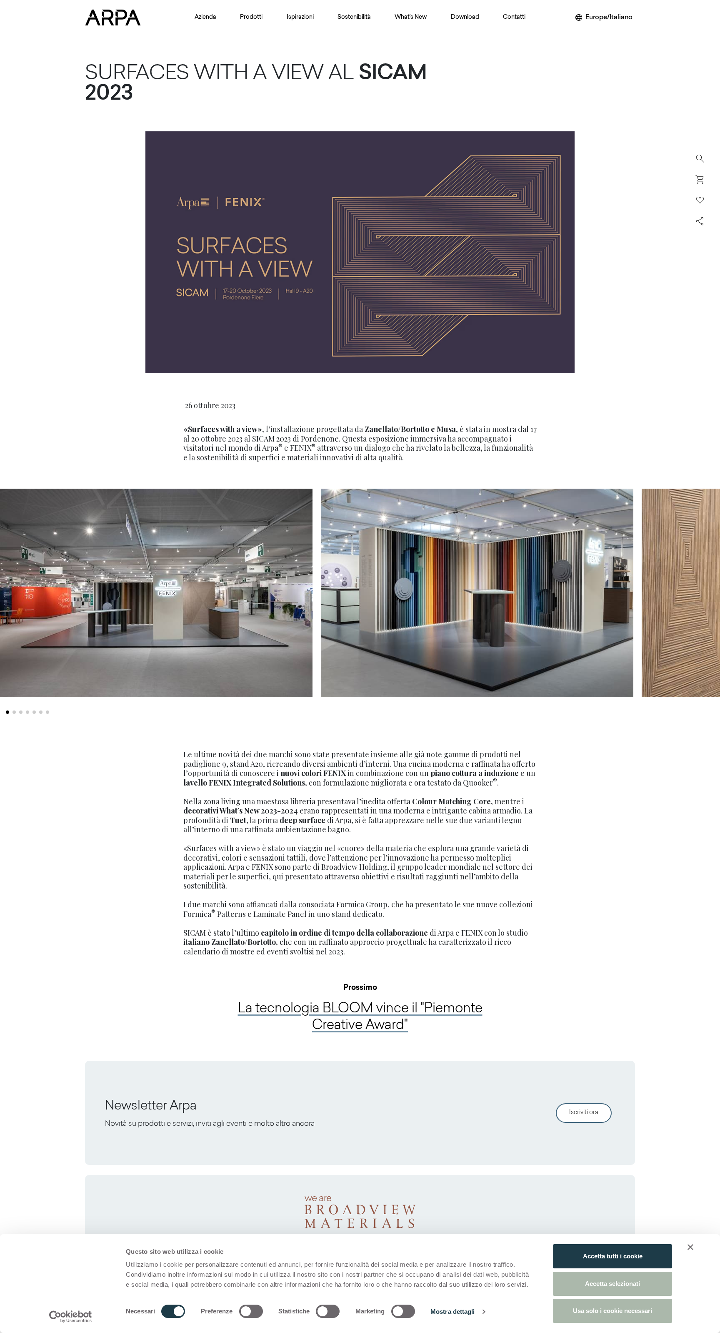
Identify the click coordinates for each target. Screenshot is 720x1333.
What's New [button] (411, 17)
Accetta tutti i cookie (612, 1256)
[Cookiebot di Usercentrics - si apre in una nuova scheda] (70, 1316)
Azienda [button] (205, 17)
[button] (7, 712)
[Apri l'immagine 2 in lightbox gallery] (477, 593)
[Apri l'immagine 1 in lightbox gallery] (156, 593)
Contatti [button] (514, 17)
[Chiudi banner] (690, 1247)
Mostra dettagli (452, 1311)
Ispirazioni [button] (300, 17)
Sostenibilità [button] (354, 17)
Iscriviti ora (583, 1113)
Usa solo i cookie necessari (612, 1310)
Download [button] (465, 17)
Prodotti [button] (251, 17)
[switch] (251, 1311)
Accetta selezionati (612, 1283)
